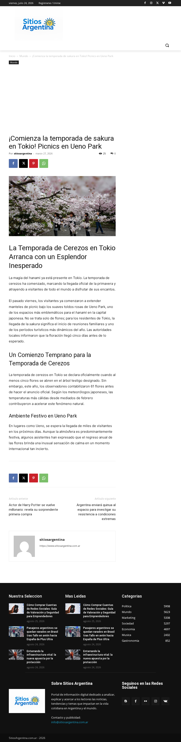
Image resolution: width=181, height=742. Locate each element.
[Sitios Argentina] (39, 24)
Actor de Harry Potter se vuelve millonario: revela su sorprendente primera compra (33, 509)
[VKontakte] (165, 701)
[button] (167, 45)
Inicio (12, 56)
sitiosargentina (23, 153)
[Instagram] (151, 3)
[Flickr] (145, 701)
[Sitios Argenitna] (27, 701)
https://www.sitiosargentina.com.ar (60, 545)
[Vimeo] (163, 3)
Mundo (23, 56)
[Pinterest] (33, 163)
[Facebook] (145, 3)
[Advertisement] (62, 101)
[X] (157, 3)
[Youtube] (169, 3)
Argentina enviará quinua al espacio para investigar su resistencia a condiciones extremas (96, 512)
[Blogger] (126, 701)
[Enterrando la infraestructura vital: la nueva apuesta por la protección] (16, 654)
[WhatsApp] (43, 163)
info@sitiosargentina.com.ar (69, 722)
